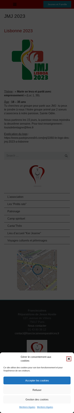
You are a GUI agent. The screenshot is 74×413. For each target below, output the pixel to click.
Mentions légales (27, 407)
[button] (69, 359)
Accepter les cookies (37, 380)
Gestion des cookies (37, 399)
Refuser (37, 389)
